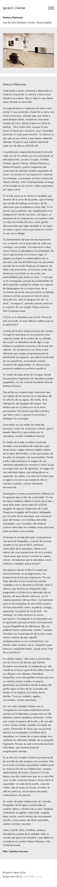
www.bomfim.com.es (32, 876)
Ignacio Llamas (14, 7)
